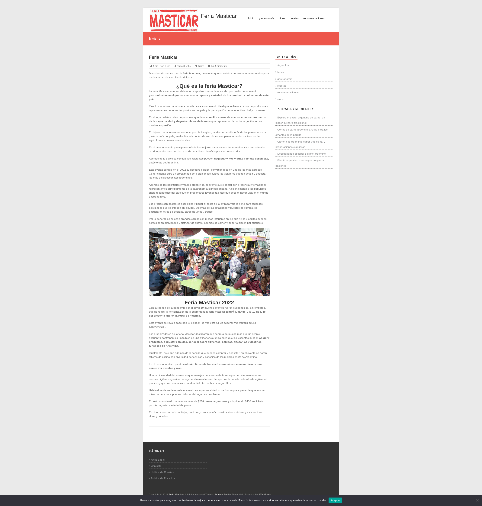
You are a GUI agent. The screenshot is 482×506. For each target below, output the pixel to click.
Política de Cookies (162, 472)
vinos (282, 18)
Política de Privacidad (163, 478)
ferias (201, 66)
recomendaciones (314, 18)
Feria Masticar (219, 16)
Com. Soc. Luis (161, 66)
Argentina (283, 65)
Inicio (251, 18)
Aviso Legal (158, 459)
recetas (294, 18)
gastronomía (266, 18)
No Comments (219, 66)
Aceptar (335, 500)
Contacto (156, 465)
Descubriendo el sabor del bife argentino (301, 153)
